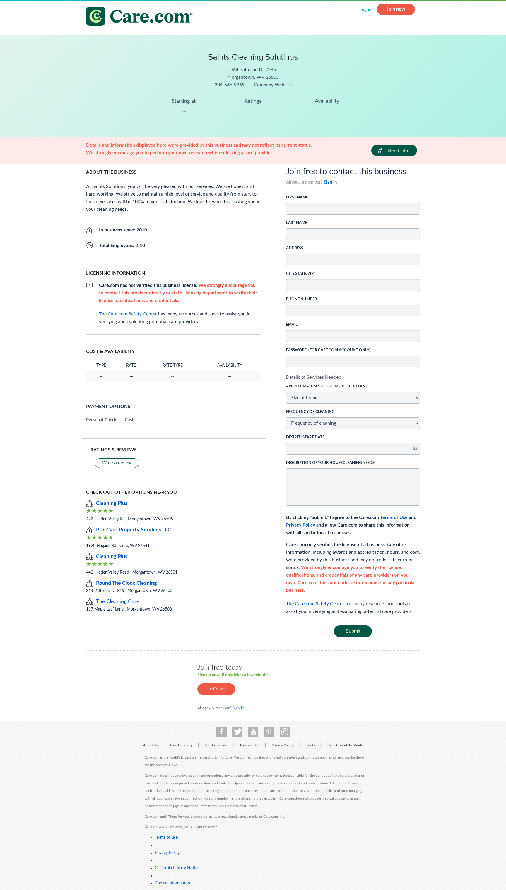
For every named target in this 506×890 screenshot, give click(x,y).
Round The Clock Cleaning (126, 583)
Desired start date (305, 437)
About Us (150, 745)
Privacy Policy (300, 525)
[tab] (353, 377)
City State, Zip (300, 274)
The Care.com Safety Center (315, 603)
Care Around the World (345, 745)
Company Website (273, 85)
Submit (353, 631)
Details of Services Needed (313, 377)
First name (297, 197)
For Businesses (216, 745)
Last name (296, 223)
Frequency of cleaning (310, 412)
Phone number (301, 299)
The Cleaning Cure (117, 601)
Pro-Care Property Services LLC (133, 530)
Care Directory (181, 745)
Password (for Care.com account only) (328, 350)
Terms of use (166, 838)
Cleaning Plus (111, 503)
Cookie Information (172, 883)
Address (294, 248)
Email (292, 325)
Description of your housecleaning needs (330, 463)
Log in (365, 9)
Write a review (117, 462)
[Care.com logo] (141, 17)
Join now (396, 9)
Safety (310, 745)
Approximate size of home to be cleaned (328, 386)
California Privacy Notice (177, 868)
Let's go (216, 689)
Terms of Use (394, 517)
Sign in (330, 182)
